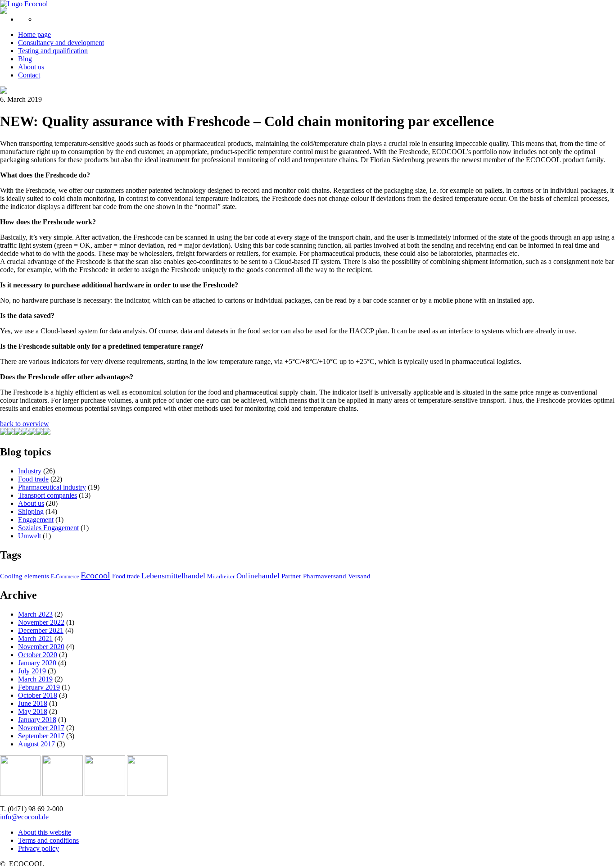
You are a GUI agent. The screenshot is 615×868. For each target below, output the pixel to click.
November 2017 (41, 728)
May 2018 (32, 711)
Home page (34, 34)
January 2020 (37, 663)
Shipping (31, 511)
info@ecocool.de (24, 817)
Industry (29, 471)
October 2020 (37, 655)
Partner (291, 576)
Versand (359, 576)
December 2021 (40, 630)
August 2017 (36, 744)
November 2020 (41, 646)
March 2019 (35, 679)
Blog (25, 59)
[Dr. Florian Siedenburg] (3, 432)
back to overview (24, 423)
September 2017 (41, 736)
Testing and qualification (53, 51)
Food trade (33, 479)
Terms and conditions (48, 840)
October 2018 (37, 695)
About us (31, 67)
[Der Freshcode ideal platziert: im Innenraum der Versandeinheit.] (10, 432)
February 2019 (39, 687)
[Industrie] (147, 793)
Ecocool (95, 575)
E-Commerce (65, 576)
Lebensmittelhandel (173, 575)
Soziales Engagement (48, 528)
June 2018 (32, 703)
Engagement (36, 519)
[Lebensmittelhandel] (62, 793)
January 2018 (37, 719)
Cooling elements (24, 576)
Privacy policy (38, 848)
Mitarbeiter (221, 576)
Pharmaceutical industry (52, 487)
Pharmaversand (324, 576)
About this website (44, 832)
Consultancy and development (61, 42)
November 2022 (41, 622)
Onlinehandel (258, 575)
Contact (29, 75)
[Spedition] (105, 793)
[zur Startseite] (24, 4)
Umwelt (29, 536)
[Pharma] (20, 793)
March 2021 (35, 638)
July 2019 (32, 671)
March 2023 (35, 614)
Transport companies (47, 495)
